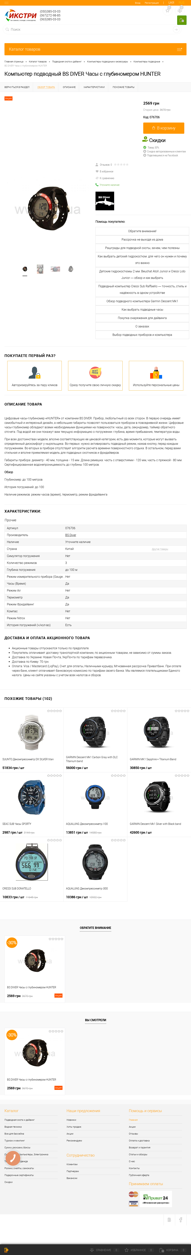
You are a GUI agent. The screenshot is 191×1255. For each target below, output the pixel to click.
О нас (132, 1161)
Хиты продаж (74, 1126)
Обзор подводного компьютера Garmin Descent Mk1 (142, 301)
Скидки (8, 1182)
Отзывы (133, 1133)
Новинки (71, 1119)
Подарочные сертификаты (19, 1175)
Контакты (134, 1168)
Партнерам (73, 1171)
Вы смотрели (95, 1020)
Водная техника (13, 1126)
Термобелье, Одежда (16, 1161)
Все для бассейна (14, 1133)
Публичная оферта (139, 1175)
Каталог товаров (24, 49)
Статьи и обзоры (138, 1154)
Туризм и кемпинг (14, 1140)
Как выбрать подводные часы (142, 309)
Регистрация (152, 2)
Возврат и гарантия (139, 1147)
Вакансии (72, 1178)
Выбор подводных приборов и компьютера (142, 335)
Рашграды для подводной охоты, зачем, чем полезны (142, 248)
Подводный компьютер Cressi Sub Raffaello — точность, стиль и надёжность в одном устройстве (142, 289)
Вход (137, 2)
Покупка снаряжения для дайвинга (142, 318)
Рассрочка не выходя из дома (142, 239)
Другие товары (160, 549)
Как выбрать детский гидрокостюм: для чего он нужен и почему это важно (142, 260)
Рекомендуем (74, 1140)
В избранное (106, 171)
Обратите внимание (95, 928)
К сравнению (107, 178)
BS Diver (70, 535)
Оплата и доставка (139, 1140)
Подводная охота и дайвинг (19, 1119)
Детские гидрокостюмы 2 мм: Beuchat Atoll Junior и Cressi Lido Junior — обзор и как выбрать (142, 275)
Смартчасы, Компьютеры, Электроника (26, 1154)
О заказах (142, 326)
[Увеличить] (47, 208)
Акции (70, 1133)
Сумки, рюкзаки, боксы (17, 1147)
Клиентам (72, 1164)
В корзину (166, 128)
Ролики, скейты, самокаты (19, 1168)
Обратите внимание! (142, 231)
